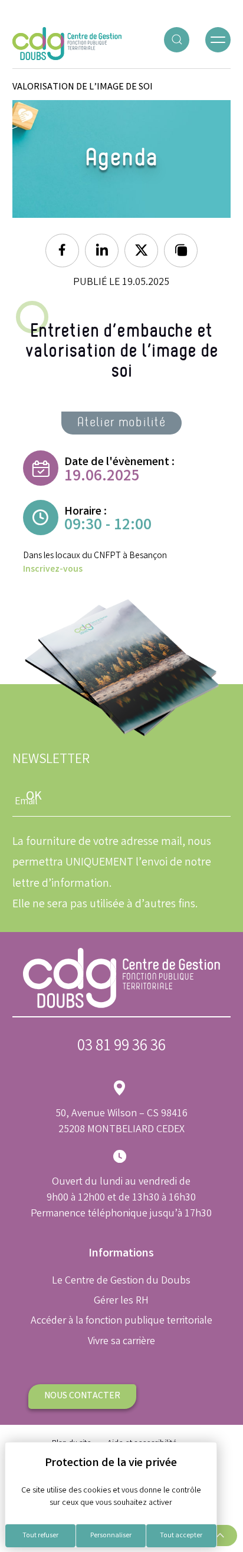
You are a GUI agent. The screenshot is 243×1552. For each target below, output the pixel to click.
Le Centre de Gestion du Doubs (121, 1281)
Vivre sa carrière (121, 1341)
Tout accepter (181, 1536)
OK (34, 797)
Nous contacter (82, 1396)
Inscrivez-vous (53, 569)
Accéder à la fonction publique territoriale (121, 1321)
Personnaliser (111, 1536)
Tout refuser (40, 1536)
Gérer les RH (121, 1301)
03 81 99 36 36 (121, 1047)
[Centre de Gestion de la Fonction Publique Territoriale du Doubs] (66, 44)
